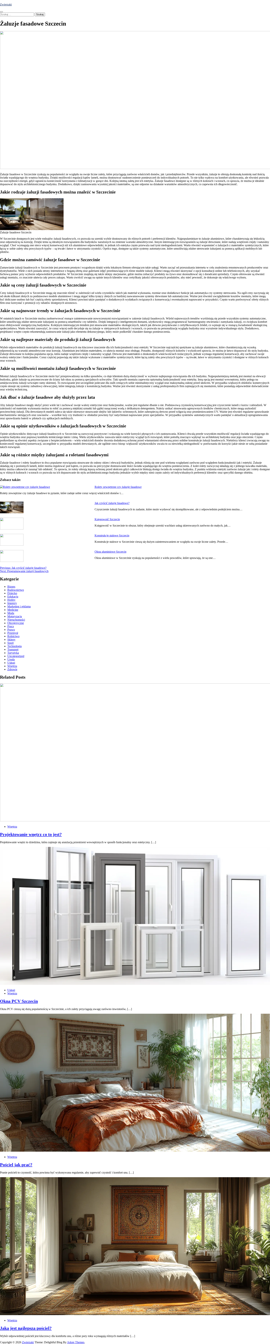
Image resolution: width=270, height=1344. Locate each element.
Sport (10, 642)
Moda (10, 613)
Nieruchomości (16, 619)
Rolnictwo (13, 636)
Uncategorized (15, 656)
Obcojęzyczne (15, 623)
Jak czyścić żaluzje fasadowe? (112, 503)
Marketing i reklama (19, 606)
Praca (10, 626)
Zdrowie (12, 669)
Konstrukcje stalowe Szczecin (112, 535)
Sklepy (11, 639)
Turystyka (13, 652)
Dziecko (12, 593)
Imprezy (12, 603)
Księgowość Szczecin (107, 519)
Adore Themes (75, 1342)
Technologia (14, 646)
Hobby (11, 599)
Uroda (11, 659)
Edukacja (12, 596)
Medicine (12, 609)
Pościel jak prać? (16, 1164)
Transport (12, 649)
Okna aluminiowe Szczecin (110, 551)
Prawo (11, 629)
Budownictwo (15, 589)
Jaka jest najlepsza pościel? (26, 1328)
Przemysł (12, 632)
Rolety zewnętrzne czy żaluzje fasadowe (118, 486)
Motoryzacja (14, 616)
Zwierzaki (6, 4)
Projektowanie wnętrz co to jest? (31, 834)
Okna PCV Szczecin (19, 1001)
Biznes (11, 586)
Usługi (11, 662)
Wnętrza (12, 666)
